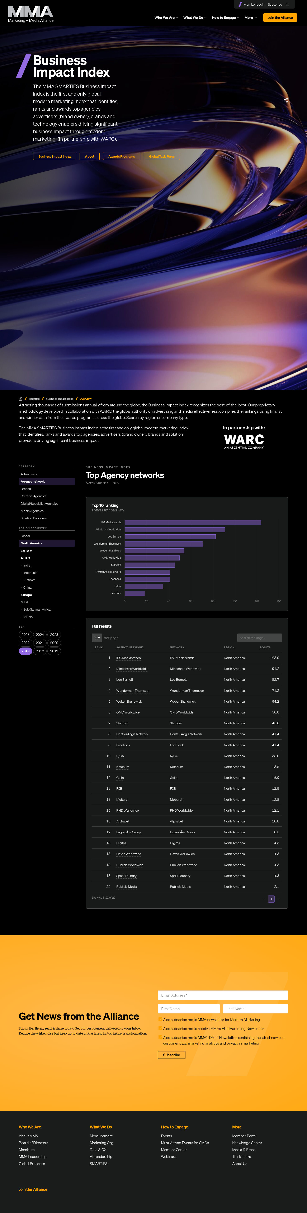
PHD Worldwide (127, 810)
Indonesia (30, 572)
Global (25, 536)
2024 (40, 634)
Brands (26, 488)
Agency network (33, 481)
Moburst (122, 799)
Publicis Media (126, 886)
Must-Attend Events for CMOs (185, 1143)
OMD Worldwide (128, 712)
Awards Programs (121, 156)
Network (177, 647)
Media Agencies (32, 511)
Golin (120, 777)
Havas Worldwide (128, 853)
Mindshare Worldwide (131, 668)
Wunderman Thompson (133, 690)
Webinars (168, 1157)
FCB (119, 788)
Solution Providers (34, 518)
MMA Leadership (33, 1157)
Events (166, 1136)
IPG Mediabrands (128, 657)
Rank (99, 647)
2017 (54, 651)
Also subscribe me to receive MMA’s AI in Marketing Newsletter (213, 1029)
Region (229, 647)
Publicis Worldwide (129, 865)
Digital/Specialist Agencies (39, 503)
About (89, 156)
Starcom (122, 723)
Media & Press (244, 1150)
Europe (26, 594)
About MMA (28, 1136)
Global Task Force (162, 156)
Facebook (123, 745)
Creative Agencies (34, 496)
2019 (26, 651)
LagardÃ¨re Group (128, 832)
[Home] (21, 399)
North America (31, 543)
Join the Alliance (280, 17)
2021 (40, 642)
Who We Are (165, 17)
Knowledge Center (247, 1143)
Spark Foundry (126, 875)
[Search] (288, 4)
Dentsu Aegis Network (132, 734)
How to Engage (224, 17)
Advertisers (29, 474)
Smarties (34, 399)
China (27, 587)
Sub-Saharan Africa (36, 609)
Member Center (174, 1150)
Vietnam (29, 580)
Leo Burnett (124, 679)
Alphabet (122, 821)
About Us (239, 1164)
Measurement (101, 1136)
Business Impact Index (54, 156)
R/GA (120, 756)
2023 (54, 634)
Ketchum (122, 766)
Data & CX (98, 1150)
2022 (26, 642)
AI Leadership (101, 1157)
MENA (28, 616)
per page (111, 638)
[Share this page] (285, 100)
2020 (54, 642)
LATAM (26, 550)
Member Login (254, 4)
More (253, 18)
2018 (40, 651)
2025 (26, 634)
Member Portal (244, 1136)
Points (265, 647)
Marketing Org (101, 1143)
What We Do (193, 17)
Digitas (121, 843)
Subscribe (275, 4)
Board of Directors (33, 1143)
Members (27, 1150)
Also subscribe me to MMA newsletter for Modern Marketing (211, 1020)
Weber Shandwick (129, 701)
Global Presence (32, 1164)
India (26, 565)
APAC (25, 558)
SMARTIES (98, 1164)
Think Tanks (241, 1157)
